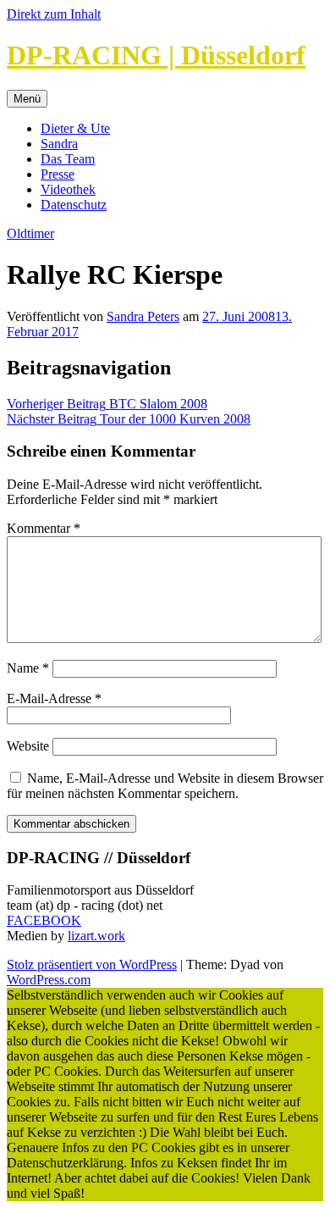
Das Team (68, 159)
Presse (57, 174)
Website (28, 746)
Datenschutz (74, 204)
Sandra (59, 143)
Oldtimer (30, 233)
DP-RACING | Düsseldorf (156, 55)
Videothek (68, 189)
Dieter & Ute (75, 128)
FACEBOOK (44, 920)
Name (28, 668)
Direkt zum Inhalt (54, 14)
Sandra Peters (143, 316)
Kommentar (43, 528)
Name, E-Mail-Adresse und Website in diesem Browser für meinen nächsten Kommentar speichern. (165, 786)
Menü (27, 98)
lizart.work (96, 935)
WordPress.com (49, 979)
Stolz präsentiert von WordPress (92, 964)
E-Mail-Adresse (54, 698)
